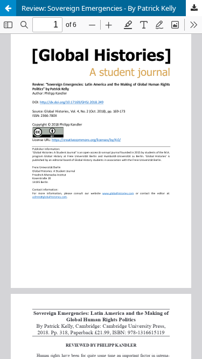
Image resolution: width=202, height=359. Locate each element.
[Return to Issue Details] (8, 8)
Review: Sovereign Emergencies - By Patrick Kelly (99, 8)
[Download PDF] (194, 8)
